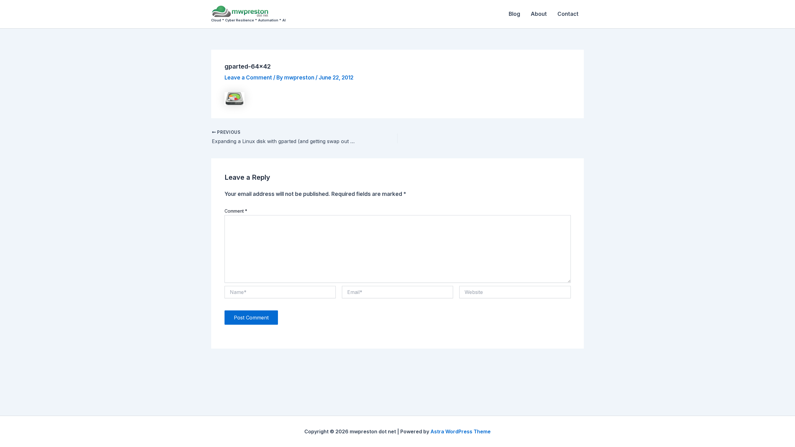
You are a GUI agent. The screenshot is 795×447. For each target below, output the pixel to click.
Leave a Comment (248, 77)
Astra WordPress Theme (460, 431)
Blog (514, 14)
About (539, 14)
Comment (236, 211)
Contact (568, 14)
